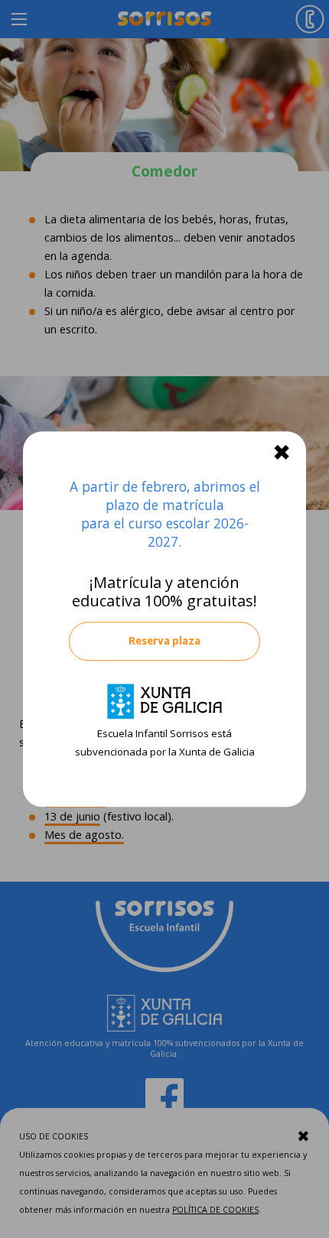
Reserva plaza (164, 641)
